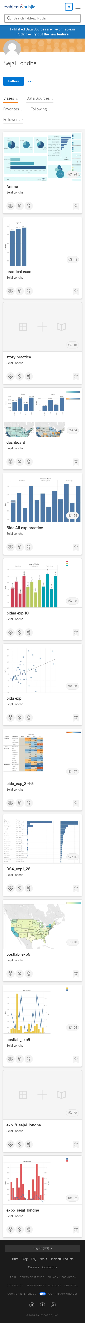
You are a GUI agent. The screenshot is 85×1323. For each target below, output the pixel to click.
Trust (15, 1259)
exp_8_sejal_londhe (23, 1125)
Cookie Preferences (21, 1294)
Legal (13, 1277)
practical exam (19, 272)
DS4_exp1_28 (18, 869)
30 (75, 686)
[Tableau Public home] (20, 7)
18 (75, 942)
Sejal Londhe (14, 192)
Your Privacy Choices (62, 1294)
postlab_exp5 (18, 1040)
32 (75, 1198)
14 (75, 259)
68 (75, 1113)
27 (75, 771)
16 (75, 857)
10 (75, 345)
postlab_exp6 (18, 954)
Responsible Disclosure (43, 1285)
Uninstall (71, 1285)
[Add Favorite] (76, 206)
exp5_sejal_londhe (22, 1210)
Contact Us (49, 1267)
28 (75, 601)
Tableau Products (62, 1259)
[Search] (8, 18)
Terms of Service (32, 1277)
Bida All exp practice (24, 528)
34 (75, 1027)
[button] (31, 1304)
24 (75, 174)
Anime (12, 186)
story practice (18, 357)
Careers (33, 1267)
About (43, 1259)
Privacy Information (62, 1277)
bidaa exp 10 (17, 613)
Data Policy (15, 1285)
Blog (25, 1259)
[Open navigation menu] (78, 7)
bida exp (13, 698)
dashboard (15, 442)
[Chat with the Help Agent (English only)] (69, 7)
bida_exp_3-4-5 (20, 783)
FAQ (33, 1259)
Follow (13, 81)
